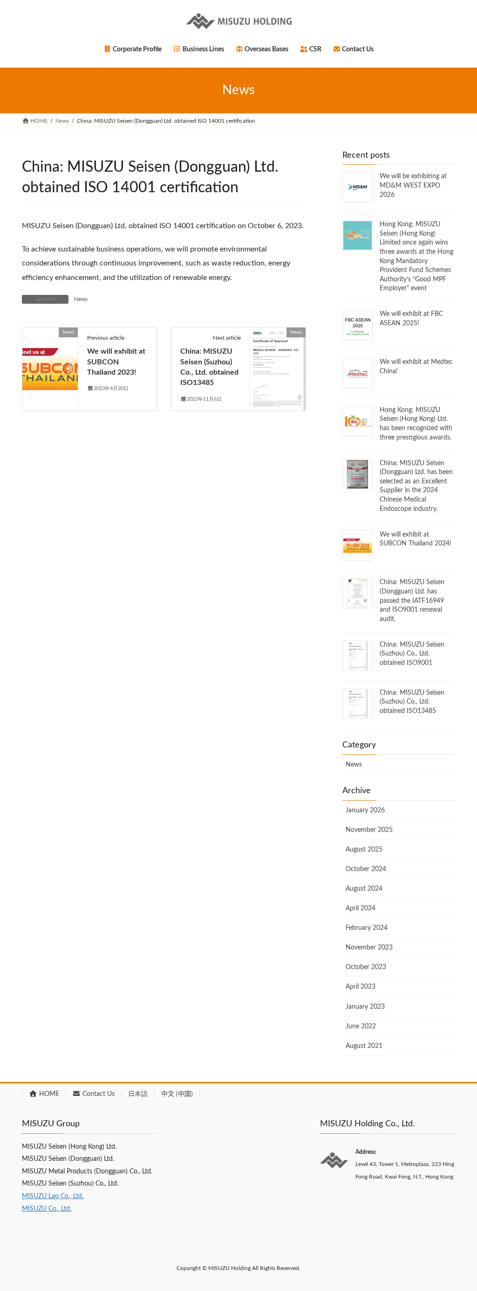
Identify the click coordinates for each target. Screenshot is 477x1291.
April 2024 (360, 908)
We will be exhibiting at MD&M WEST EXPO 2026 (413, 185)
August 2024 (364, 889)
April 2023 (360, 987)
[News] (50, 362)
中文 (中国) (177, 1094)
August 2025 (364, 849)
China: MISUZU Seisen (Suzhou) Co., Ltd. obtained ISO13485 (412, 702)
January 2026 (365, 810)
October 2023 (366, 967)
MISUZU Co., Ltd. (46, 1209)
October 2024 (366, 869)
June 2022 (361, 1026)
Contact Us (98, 1094)
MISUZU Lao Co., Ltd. (52, 1196)
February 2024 (367, 928)
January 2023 (365, 1007)
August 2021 (364, 1046)
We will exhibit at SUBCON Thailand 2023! (116, 362)
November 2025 (369, 830)
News (81, 299)
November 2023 (369, 947)
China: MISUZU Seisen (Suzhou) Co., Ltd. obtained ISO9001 (412, 654)
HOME (48, 1094)
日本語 (138, 1094)
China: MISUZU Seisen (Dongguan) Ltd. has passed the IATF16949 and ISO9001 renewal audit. (412, 600)
